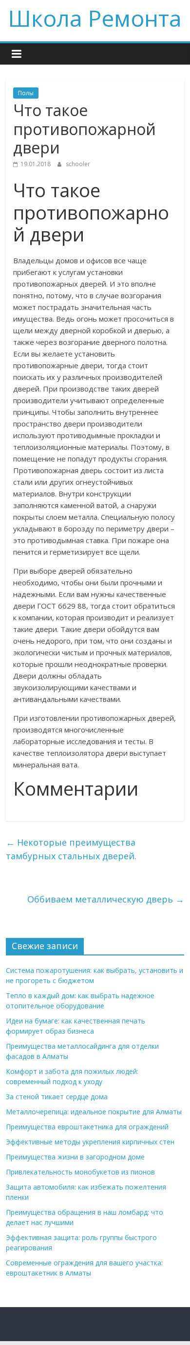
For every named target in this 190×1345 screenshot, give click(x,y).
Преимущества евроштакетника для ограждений (87, 1126)
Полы (26, 93)
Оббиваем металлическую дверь (105, 899)
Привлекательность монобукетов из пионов (80, 1171)
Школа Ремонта (95, 18)
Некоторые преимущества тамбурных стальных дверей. (71, 849)
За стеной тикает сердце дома (57, 1096)
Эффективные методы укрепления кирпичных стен (90, 1141)
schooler (78, 164)
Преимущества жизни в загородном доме (75, 1156)
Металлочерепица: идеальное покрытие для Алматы (94, 1111)
